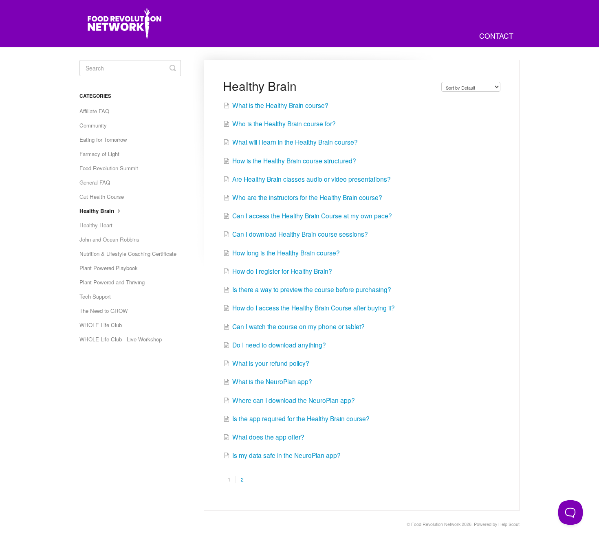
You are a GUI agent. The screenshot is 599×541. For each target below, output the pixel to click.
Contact (496, 36)
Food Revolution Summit (108, 168)
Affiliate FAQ (94, 111)
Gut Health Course (101, 196)
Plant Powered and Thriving (112, 282)
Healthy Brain (97, 211)
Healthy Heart (95, 225)
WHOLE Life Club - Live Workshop (120, 339)
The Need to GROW (103, 310)
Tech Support (95, 296)
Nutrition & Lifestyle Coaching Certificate (127, 253)
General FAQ (94, 182)
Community (93, 125)
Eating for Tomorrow (103, 139)
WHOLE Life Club (100, 325)
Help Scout (509, 524)
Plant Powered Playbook (108, 268)
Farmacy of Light (99, 154)
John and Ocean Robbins (109, 239)
